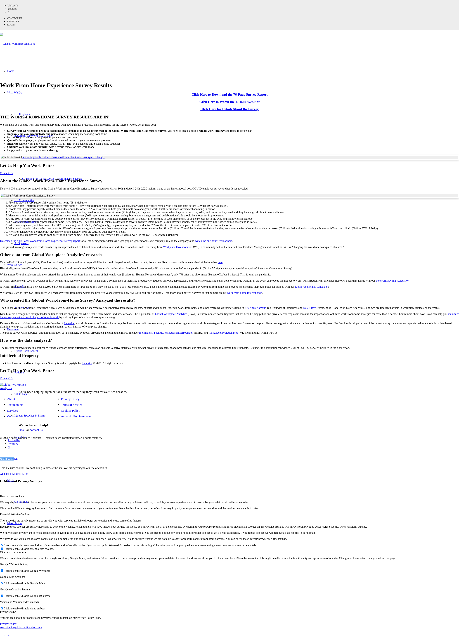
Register (13, 21)
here (220, 262)
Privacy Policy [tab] (8, 611)
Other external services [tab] (13, 552)
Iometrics (69, 323)
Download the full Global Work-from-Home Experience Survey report (40, 240)
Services (12, 410)
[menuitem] (233, 458)
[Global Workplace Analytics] (17, 43)
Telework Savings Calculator (392, 280)
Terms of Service (71, 404)
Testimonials (15, 404)
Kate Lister (309, 307)
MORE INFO (20, 474)
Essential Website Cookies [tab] (15, 514)
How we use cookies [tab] (12, 496)
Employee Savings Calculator (311, 286)
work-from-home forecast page (244, 292)
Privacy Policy (70, 399)
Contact (12, 416)
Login (11, 24)
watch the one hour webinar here (213, 240)
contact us (36, 430)
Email (22, 430)
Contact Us (14, 18)
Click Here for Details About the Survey (229, 109)
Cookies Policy (70, 410)
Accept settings (8, 627)
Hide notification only (29, 627)
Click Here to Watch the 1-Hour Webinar (229, 102)
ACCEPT (5, 474)
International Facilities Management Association (166, 332)
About (11, 399)
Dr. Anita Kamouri (255, 307)
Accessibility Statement (76, 416)
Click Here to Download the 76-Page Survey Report (229, 94)
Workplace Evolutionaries (177, 247)
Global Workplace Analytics (171, 313)
